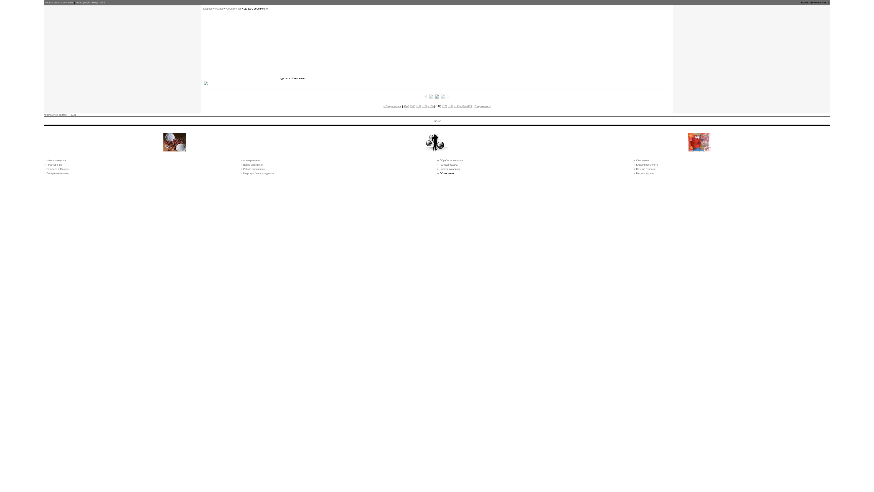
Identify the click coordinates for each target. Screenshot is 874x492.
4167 (418, 106)
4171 (444, 106)
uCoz (73, 114)
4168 (424, 106)
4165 (406, 106)
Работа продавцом (254, 169)
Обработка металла (451, 160)
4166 (412, 106)
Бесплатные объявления (59, 2)
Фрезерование (251, 160)
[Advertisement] (241, 47)
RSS (102, 2)
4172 (450, 106)
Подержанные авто (57, 173)
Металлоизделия (56, 160)
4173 (457, 106)
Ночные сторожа (646, 169)
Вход (95, 2)
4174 (463, 106)
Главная (208, 8)
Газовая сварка (448, 164)
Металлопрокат (645, 173)
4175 (469, 106)
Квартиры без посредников (258, 173)
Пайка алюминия (253, 164)
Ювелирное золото (647, 164)
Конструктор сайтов (55, 114)
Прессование (54, 164)
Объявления (233, 8)
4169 (431, 106)
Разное (219, 8)
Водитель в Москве (57, 169)
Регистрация (83, 2)
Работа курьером (450, 169)
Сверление (642, 160)
